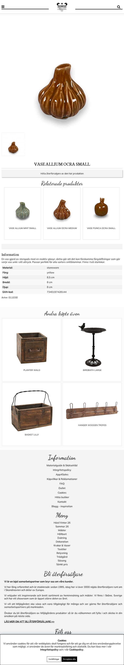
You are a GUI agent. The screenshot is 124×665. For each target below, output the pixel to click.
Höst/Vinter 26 (62, 522)
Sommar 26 (62, 526)
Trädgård (62, 556)
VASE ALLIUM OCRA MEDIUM (62, 228)
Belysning (62, 552)
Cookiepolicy (76, 649)
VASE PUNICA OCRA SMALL (101, 228)
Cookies (62, 492)
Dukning (62, 537)
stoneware (53, 267)
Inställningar (54, 659)
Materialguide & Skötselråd (62, 465)
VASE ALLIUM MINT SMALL (22, 228)
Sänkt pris (62, 564)
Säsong (62, 560)
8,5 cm (50, 277)
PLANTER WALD (31, 370)
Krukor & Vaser (62, 545)
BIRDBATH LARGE (92, 370)
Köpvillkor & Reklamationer (62, 478)
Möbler (62, 530)
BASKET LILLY (32, 434)
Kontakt (62, 501)
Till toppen (6, 14)
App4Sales (62, 474)
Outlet (62, 488)
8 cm (49, 282)
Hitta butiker (62, 497)
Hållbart (62, 534)
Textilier (62, 549)
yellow (50, 272)
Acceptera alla (69, 659)
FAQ (62, 483)
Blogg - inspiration (62, 506)
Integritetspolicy (62, 469)
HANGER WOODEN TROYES (92, 425)
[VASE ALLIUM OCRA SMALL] (62, 75)
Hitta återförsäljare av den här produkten (62, 173)
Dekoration (62, 541)
